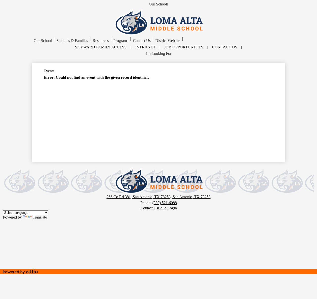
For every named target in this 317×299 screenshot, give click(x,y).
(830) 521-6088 (164, 203)
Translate (40, 217)
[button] (43, 41)
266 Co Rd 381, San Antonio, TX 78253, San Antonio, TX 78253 (158, 197)
